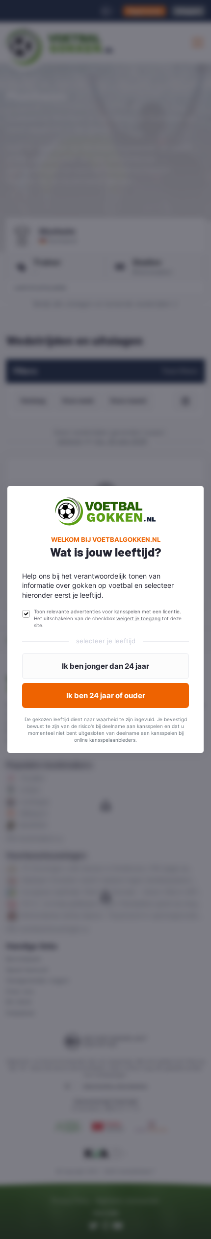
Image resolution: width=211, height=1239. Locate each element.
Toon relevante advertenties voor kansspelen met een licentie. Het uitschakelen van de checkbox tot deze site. (108, 618)
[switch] (26, 614)
